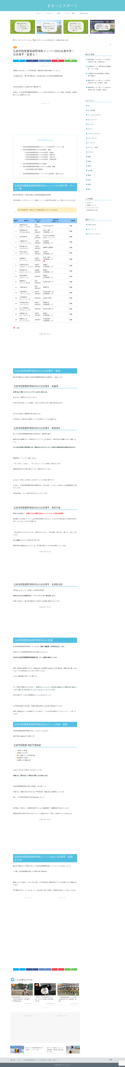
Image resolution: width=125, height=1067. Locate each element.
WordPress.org (92, 210)
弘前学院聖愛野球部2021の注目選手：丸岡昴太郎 (41, 159)
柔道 (89, 175)
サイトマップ (92, 229)
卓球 (89, 166)
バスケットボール (94, 133)
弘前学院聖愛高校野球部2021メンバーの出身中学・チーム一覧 (43, 147)
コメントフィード (93, 207)
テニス (90, 129)
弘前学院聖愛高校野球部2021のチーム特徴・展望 (39, 166)
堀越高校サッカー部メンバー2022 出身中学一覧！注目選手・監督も (99, 89)
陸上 (89, 189)
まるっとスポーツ (62, 5)
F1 (89, 105)
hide (51, 140)
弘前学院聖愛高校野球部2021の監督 (34, 164)
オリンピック (92, 119)
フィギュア (49, 13)
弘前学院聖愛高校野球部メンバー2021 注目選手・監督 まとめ (43, 174)
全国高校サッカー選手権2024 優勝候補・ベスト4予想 (99, 68)
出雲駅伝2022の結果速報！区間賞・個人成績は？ (99, 75)
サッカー (91, 124)
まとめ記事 (91, 110)
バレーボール (92, 138)
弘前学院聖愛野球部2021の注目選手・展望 (37, 150)
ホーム (39, 13)
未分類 (90, 170)
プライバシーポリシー (95, 234)
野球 (58, 13)
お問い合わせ (84, 13)
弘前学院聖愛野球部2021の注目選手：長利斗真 (40, 157)
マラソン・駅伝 (70, 13)
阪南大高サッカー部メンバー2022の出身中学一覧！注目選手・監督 (99, 82)
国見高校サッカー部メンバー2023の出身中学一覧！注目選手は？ (99, 61)
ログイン (90, 202)
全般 (89, 161)
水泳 (89, 180)
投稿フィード (91, 205)
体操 (89, 156)
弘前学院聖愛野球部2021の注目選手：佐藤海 (40, 152)
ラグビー (91, 152)
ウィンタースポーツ (94, 115)
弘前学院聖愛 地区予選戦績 (34, 169)
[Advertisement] (45, 118)
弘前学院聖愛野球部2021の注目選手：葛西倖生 (40, 154)
